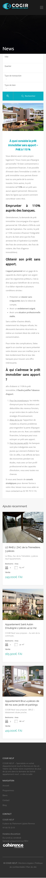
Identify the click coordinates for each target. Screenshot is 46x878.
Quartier (8, 66)
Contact (6, 800)
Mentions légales (26, 863)
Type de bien (10, 85)
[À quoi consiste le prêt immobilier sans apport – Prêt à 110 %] (23, 117)
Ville (6, 57)
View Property (23, 537)
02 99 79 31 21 (9, 827)
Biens (5, 795)
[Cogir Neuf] (15, 8)
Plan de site (31, 867)
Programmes (8, 790)
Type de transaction (13, 76)
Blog (5, 805)
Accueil (6, 785)
